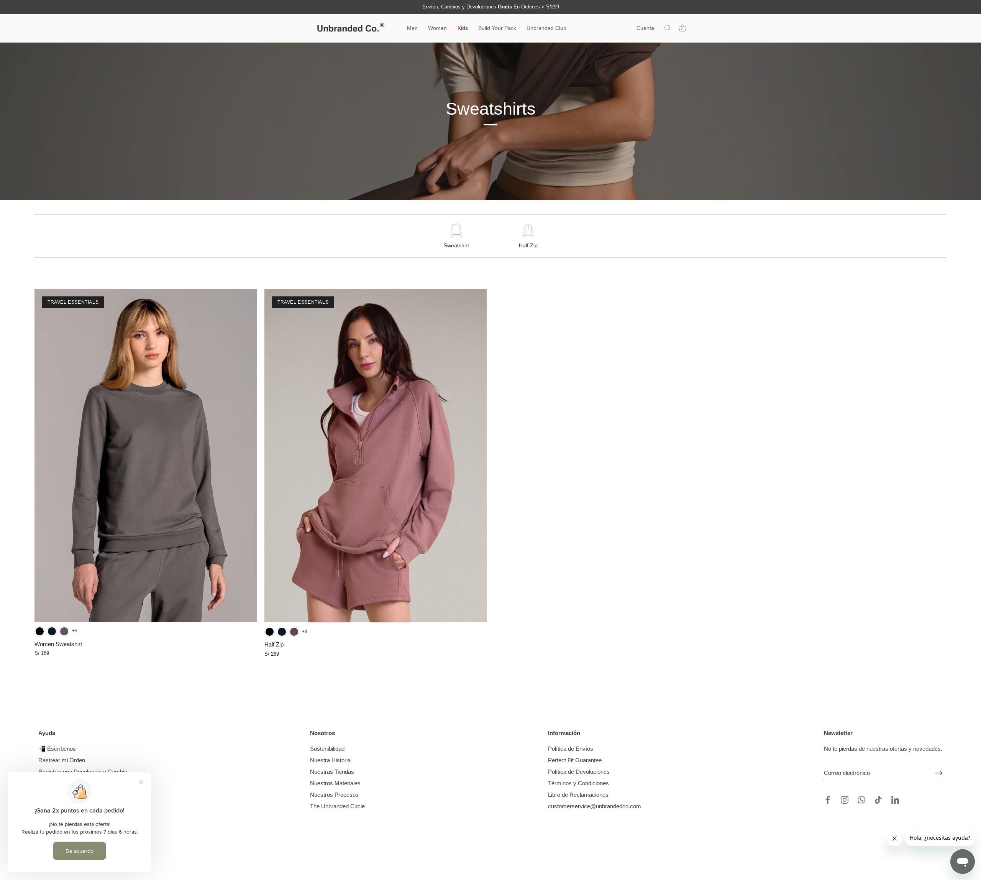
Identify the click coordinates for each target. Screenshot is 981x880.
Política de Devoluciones (579, 771)
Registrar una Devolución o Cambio (82, 771)
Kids (463, 28)
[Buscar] (667, 28)
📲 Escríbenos (57, 748)
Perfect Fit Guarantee (575, 760)
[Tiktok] (878, 799)
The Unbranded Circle (337, 806)
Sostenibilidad (327, 748)
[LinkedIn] (895, 799)
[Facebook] (828, 799)
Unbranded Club (546, 28)
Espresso (294, 632)
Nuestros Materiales (335, 783)
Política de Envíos (570, 748)
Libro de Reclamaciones (578, 794)
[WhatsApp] (861, 799)
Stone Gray (64, 631)
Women (437, 28)
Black (39, 631)
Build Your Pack (497, 28)
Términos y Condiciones (578, 783)
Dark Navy (52, 631)
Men (412, 28)
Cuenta (645, 28)
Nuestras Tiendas (332, 771)
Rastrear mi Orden (61, 760)
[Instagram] (844, 799)
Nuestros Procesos (334, 794)
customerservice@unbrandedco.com (594, 806)
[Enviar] (939, 773)
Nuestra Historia (330, 760)
